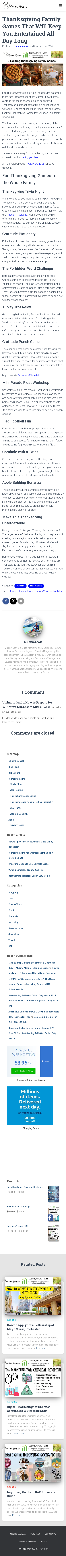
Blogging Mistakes (43, 591)
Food (11, 910)
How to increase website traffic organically (31, 802)
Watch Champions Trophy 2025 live (25, 870)
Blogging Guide (25, 591)
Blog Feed (13, 767)
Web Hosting (16, 790)
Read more (40, 1348)
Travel (11, 940)
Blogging (20, 586)
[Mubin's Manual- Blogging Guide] (16, 5)
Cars (10, 898)
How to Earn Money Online (23, 796)
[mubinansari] (33, 626)
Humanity (13, 916)
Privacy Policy (17, 825)
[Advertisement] (30, 1154)
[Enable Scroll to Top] (60, 1550)
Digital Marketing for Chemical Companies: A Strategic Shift (29, 1409)
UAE (10, 946)
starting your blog (29, 157)
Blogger (12, 591)
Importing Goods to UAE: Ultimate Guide (28, 864)
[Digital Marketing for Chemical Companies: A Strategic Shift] (33, 1377)
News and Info (36, 586)
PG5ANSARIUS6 (35, 163)
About (11, 820)
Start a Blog (16, 784)
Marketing (58, 591)
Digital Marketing (16, 779)
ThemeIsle (43, 1549)
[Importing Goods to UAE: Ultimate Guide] (33, 1462)
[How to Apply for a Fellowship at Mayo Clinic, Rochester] (33, 1295)
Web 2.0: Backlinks (19, 814)
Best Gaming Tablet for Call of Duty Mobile (29, 876)
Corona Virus (15, 904)
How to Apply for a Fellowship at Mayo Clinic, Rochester (30, 1327)
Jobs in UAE (14, 773)
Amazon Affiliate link (29, 375)
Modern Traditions (17, 214)
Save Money (14, 934)
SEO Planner (16, 808)
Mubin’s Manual (16, 761)
